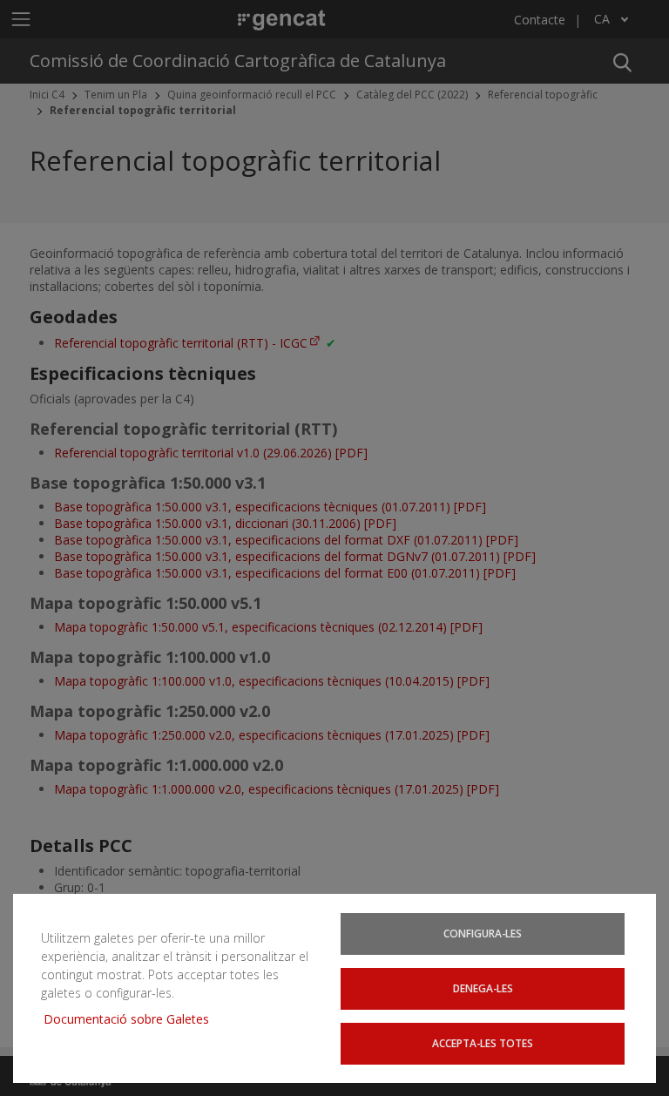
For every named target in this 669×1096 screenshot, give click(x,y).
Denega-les (483, 988)
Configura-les (482, 933)
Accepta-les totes (482, 1043)
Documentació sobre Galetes (133, 1019)
